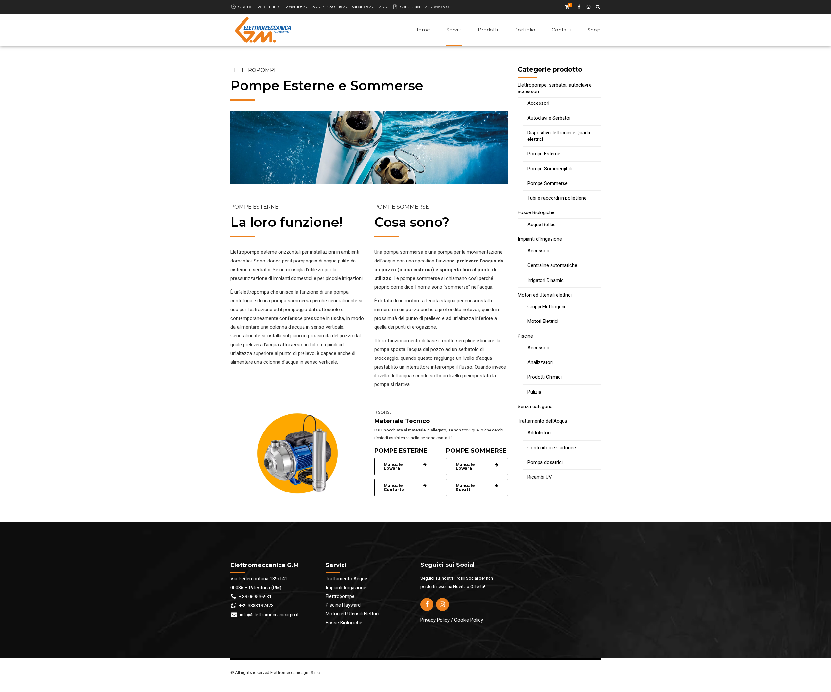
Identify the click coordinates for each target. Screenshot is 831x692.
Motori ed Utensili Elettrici (352, 614)
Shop (594, 30)
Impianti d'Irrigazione (540, 239)
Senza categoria (535, 406)
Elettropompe (340, 596)
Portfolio (524, 30)
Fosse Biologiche (536, 212)
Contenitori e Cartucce (551, 448)
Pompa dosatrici (545, 462)
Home (422, 30)
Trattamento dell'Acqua (542, 421)
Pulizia (534, 392)
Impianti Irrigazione (346, 587)
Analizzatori (540, 362)
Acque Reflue (541, 224)
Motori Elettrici (542, 321)
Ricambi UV (539, 477)
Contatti (561, 30)
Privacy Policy (435, 620)
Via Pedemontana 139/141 (258, 579)
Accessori (538, 103)
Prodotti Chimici (544, 377)
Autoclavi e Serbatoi (548, 118)
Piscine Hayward (343, 605)
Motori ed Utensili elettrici (545, 295)
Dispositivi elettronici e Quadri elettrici (558, 136)
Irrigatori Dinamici (545, 280)
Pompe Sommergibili (549, 169)
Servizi (454, 30)
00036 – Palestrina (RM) (255, 587)
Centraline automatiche (552, 265)
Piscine (525, 336)
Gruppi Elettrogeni (546, 307)
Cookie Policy (468, 620)
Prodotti (488, 30)
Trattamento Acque (346, 579)
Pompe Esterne (543, 154)
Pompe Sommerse (547, 183)
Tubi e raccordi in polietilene (557, 198)
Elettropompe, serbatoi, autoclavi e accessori (555, 88)
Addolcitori (539, 433)
